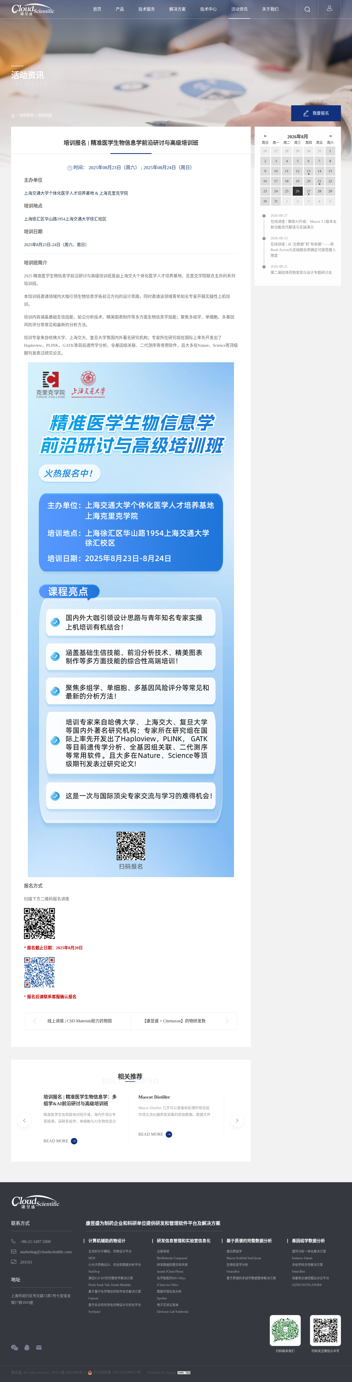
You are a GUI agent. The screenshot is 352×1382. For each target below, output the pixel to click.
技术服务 (146, 9)
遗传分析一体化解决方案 (309, 1251)
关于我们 (270, 9)
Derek (92, 1285)
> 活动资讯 (24, 115)
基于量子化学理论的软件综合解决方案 (114, 1291)
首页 (97, 9)
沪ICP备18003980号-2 (69, 1373)
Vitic (107, 1285)
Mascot (231, 1258)
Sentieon (297, 1258)
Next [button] (222, 1120)
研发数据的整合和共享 (172, 1265)
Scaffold (241, 1258)
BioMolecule (165, 1258)
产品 (120, 9)
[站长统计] (184, 1373)
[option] (82, 1120)
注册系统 (163, 1251)
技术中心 (208, 9)
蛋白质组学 (234, 1251)
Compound (180, 1258)
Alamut (307, 1258)
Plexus (179, 1271)
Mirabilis (126, 1285)
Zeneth (115, 1285)
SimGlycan (254, 1258)
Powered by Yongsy (162, 1373)
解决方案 (177, 9)
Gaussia (93, 1298)
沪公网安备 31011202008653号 (116, 1372)
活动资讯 (239, 9)
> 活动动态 (42, 115)
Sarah (100, 1285)
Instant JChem (165, 1271)
